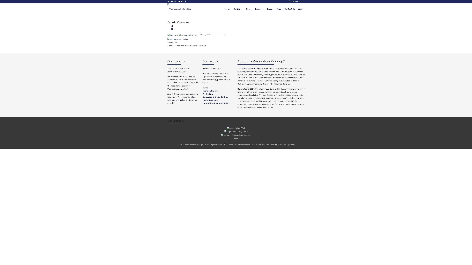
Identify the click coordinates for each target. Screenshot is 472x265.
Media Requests (210, 100)
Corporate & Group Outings (215, 97)
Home (227, 9)
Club (247, 9)
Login (300, 9)
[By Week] (184, 35)
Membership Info (210, 91)
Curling (236, 9)
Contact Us (289, 9)
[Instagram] (175, 1)
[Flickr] (182, 1)
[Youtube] (179, 1)
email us (181, 100)
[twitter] (172, 1)
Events (258, 9)
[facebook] (168, 1)
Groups (270, 9)
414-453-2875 (296, 1)
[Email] (172, 29)
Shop (278, 9)
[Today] (193, 35)
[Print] (172, 26)
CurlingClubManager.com (283, 145)
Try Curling (207, 94)
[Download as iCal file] (177, 39)
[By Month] (173, 35)
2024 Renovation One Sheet (215, 103)
